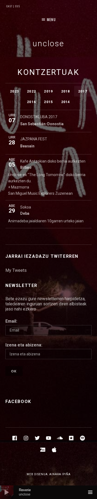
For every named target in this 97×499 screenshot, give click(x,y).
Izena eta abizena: (23, 345)
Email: (11, 321)
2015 (48, 102)
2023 (14, 91)
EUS (17, 6)
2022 (31, 91)
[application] (48, 492)
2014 (65, 102)
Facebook (18, 401)
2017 (82, 91)
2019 (48, 91)
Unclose (48, 43)
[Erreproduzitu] (6, 492)
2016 (31, 102)
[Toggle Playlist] (90, 492)
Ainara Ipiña (60, 474)
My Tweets (16, 270)
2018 (65, 91)
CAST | (10, 6)
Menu (51, 19)
